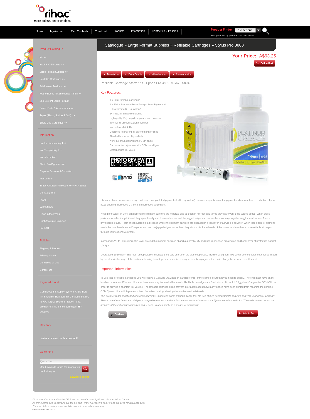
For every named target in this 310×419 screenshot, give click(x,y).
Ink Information (48, 157)
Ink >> (42, 57)
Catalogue (114, 45)
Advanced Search (79, 376)
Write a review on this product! (59, 338)
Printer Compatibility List (53, 143)
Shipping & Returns (50, 248)
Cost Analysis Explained (53, 221)
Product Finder (221, 29)
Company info (47, 192)
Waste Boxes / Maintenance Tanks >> (60, 93)
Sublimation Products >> (52, 86)
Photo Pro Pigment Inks (53, 164)
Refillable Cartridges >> (52, 79)
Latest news (46, 206)
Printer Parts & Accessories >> (56, 108)
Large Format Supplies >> (53, 71)
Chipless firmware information (56, 171)
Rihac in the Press (50, 214)
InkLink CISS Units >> (51, 64)
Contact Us (46, 269)
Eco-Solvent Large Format (54, 100)
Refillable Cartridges (192, 45)
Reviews (45, 325)
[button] (264, 63)
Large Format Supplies (148, 45)
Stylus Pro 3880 (229, 45)
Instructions (46, 178)
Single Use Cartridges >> (53, 122)
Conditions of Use (49, 262)
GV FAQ (44, 228)
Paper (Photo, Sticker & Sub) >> (57, 115)
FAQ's (43, 199)
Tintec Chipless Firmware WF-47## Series (63, 185)
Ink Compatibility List (51, 150)
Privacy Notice (48, 255)
